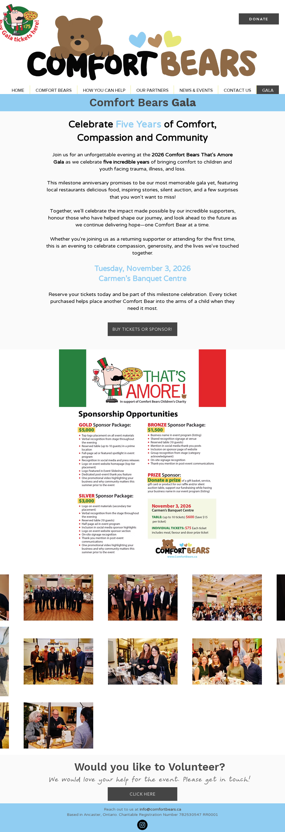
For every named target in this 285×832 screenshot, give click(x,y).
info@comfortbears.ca (160, 809)
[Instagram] (142, 825)
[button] (53, 90)
